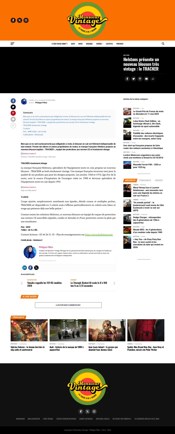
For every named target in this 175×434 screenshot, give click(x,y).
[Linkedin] (24, 267)
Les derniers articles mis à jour (147, 418)
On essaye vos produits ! (122, 418)
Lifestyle (109, 43)
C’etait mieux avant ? (60, 43)
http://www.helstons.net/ (99, 234)
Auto (73, 43)
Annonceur (20, 418)
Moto (80, 43)
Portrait (119, 43)
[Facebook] (30, 267)
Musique (89, 43)
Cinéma (99, 43)
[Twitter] (36, 267)
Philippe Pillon (41, 103)
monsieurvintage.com (47, 261)
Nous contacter (34, 418)
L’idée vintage (48, 418)
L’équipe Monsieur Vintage (66, 418)
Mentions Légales (103, 418)
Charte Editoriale (86, 418)
